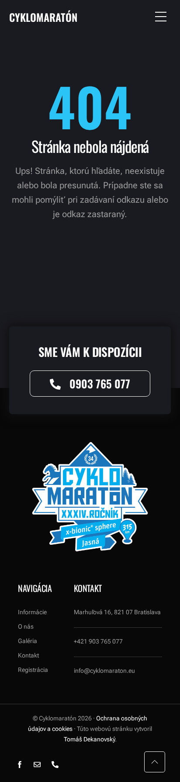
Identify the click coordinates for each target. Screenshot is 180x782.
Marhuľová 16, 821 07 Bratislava (117, 612)
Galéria (27, 640)
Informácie (32, 612)
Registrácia (33, 669)
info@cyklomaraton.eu (104, 670)
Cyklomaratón (43, 17)
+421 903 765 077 (98, 641)
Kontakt (28, 655)
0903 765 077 (99, 383)
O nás (26, 626)
